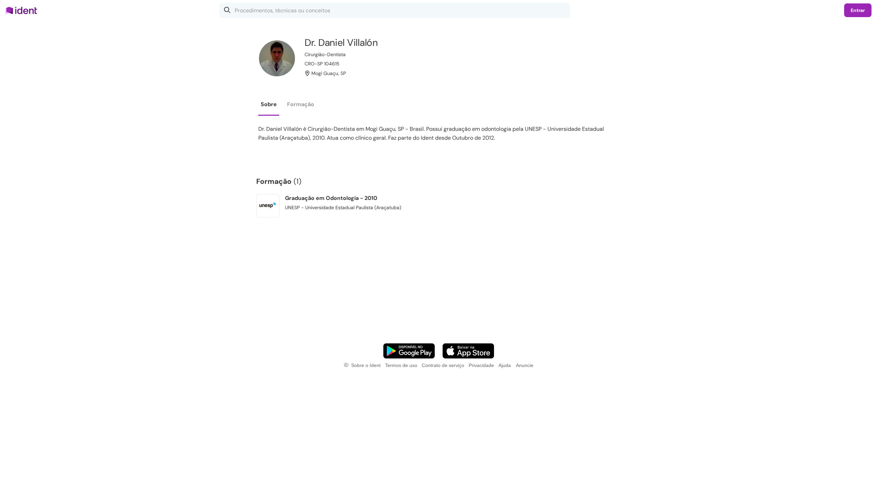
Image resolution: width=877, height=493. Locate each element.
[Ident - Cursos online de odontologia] (23, 10)
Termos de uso (401, 365)
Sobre (269, 104)
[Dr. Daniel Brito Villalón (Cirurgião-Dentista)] (277, 58)
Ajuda (504, 365)
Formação (300, 104)
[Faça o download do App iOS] (468, 351)
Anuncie (524, 365)
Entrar (858, 10)
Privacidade (481, 365)
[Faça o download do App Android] (409, 351)
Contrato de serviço (443, 365)
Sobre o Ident (366, 365)
